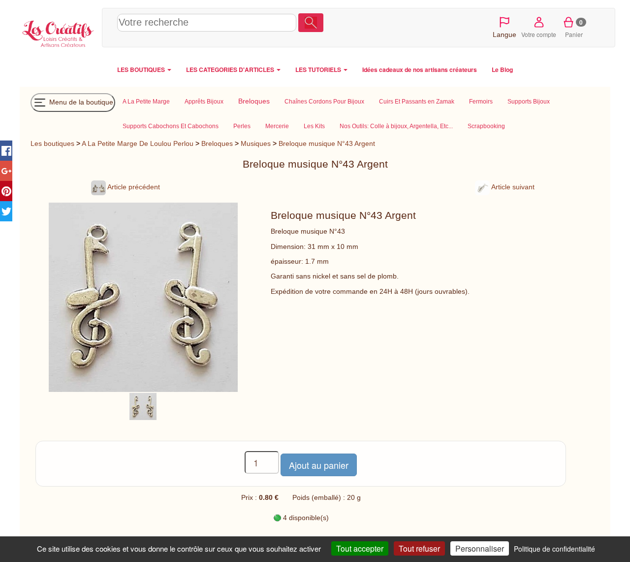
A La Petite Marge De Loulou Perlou (137, 143)
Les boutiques (52, 143)
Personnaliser (479, 548)
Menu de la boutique (80, 101)
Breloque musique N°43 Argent (327, 143)
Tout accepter (359, 548)
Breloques (217, 143)
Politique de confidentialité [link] (554, 549)
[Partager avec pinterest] (6, 191)
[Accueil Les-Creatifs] (58, 32)
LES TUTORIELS (319, 69)
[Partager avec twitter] (6, 211)
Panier (574, 28)
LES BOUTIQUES (141, 69)
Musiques (256, 143)
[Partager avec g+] (6, 171)
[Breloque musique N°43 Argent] (143, 406)
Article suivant (512, 187)
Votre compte (538, 34)
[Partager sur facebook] (6, 150)
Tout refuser (419, 548)
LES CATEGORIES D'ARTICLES (231, 69)
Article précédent (133, 187)
